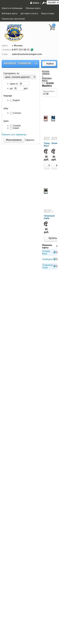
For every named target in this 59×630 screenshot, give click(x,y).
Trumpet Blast (48, 144)
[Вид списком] (47, 94)
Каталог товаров (17, 63)
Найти (50, 63)
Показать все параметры (14, 134)
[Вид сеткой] (44, 94)
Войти (36, 3)
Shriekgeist (47, 259)
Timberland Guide (49, 217)
